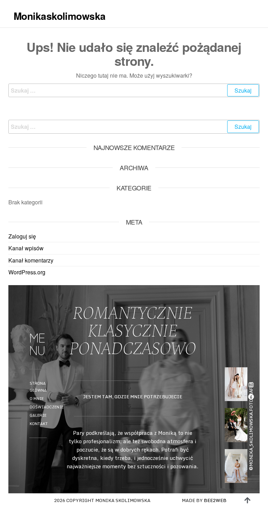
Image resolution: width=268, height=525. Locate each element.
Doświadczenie (44, 407)
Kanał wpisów (26, 248)
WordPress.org (26, 272)
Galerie (38, 415)
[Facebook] (251, 397)
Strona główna (38, 386)
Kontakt (39, 424)
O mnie (37, 398)
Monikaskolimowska (59, 16)
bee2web (215, 500)
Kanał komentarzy (30, 260)
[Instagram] (251, 385)
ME (256, 32)
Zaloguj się (22, 236)
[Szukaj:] (134, 90)
